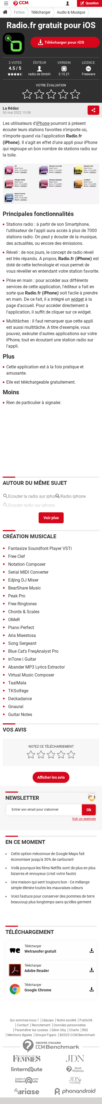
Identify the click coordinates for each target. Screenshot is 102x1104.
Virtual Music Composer (31, 675)
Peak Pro (16, 595)
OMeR (14, 619)
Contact (23, 1025)
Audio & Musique (71, 12)
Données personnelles (70, 1025)
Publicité (85, 1020)
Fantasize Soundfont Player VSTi (40, 548)
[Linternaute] (27, 1069)
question (92, 3)
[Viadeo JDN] (75, 1080)
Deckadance (20, 698)
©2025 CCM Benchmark (77, 1035)
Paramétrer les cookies (31, 1030)
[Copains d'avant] (27, 1080)
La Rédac (11, 108)
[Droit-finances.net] (75, 1069)
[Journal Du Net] (75, 1058)
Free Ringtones (22, 603)
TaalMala (17, 682)
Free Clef (16, 556)
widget (77, 299)
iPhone (43, 123)
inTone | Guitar (22, 659)
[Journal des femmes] (27, 1058)
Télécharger (41, 12)
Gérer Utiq (58, 1030)
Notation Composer (26, 564)
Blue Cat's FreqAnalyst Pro (33, 651)
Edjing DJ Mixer (23, 580)
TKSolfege (18, 690)
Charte (74, 1030)
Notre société (66, 1020)
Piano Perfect (21, 627)
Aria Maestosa (22, 635)
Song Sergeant (22, 643)
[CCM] (20, 3)
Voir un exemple (84, 819)
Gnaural (15, 706)
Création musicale (29, 536)
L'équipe (48, 1020)
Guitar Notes (20, 714)
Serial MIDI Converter (28, 572)
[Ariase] (27, 1091)
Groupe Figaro (45, 1035)
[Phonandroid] (75, 1091)
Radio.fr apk (20, 514)
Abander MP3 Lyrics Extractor (36, 667)
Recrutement (41, 1025)
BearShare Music (24, 588)
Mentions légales (19, 1035)
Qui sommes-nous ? (24, 1020)
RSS (85, 1030)
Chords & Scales (23, 611)
